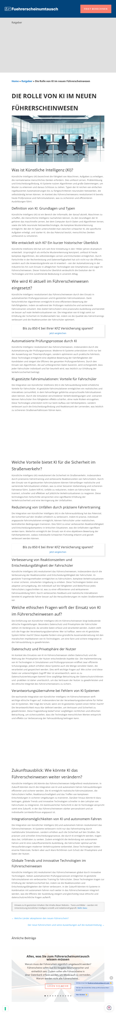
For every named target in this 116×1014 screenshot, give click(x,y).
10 (68, 995)
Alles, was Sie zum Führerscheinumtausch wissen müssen (58, 957)
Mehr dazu (82, 908)
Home (15, 81)
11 (70, 995)
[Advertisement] (58, 50)
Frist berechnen (96, 9)
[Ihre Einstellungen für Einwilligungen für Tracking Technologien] (5, 1009)
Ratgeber (26, 81)
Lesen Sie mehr (58, 986)
